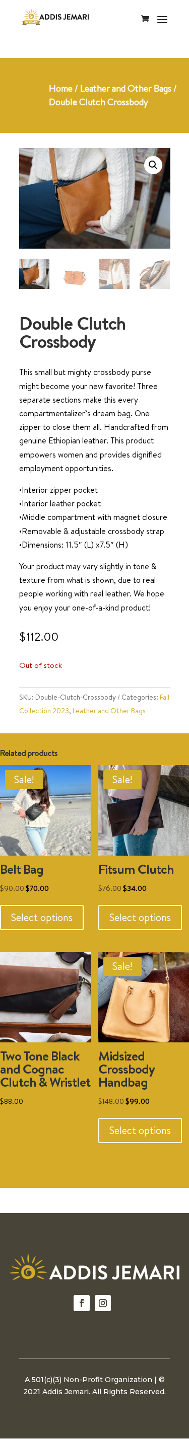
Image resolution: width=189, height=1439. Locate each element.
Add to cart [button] (36, 1130)
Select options (42, 917)
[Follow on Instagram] (103, 1303)
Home (61, 88)
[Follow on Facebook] (82, 1303)
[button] (153, 165)
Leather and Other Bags (125, 88)
